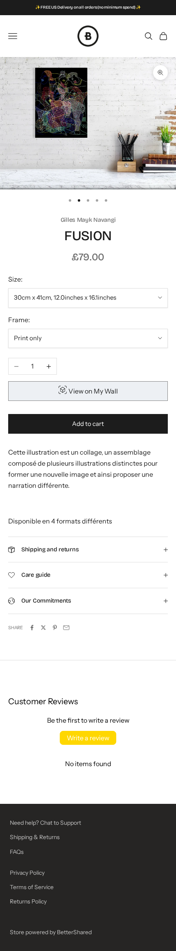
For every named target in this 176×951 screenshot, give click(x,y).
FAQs (17, 851)
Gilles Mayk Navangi (88, 219)
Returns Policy (28, 901)
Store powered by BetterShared (51, 932)
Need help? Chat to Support (45, 822)
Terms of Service (32, 887)
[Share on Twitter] (43, 627)
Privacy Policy (27, 872)
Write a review (88, 738)
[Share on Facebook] (32, 627)
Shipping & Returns (35, 837)
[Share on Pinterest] (55, 627)
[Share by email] (66, 627)
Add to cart (88, 424)
